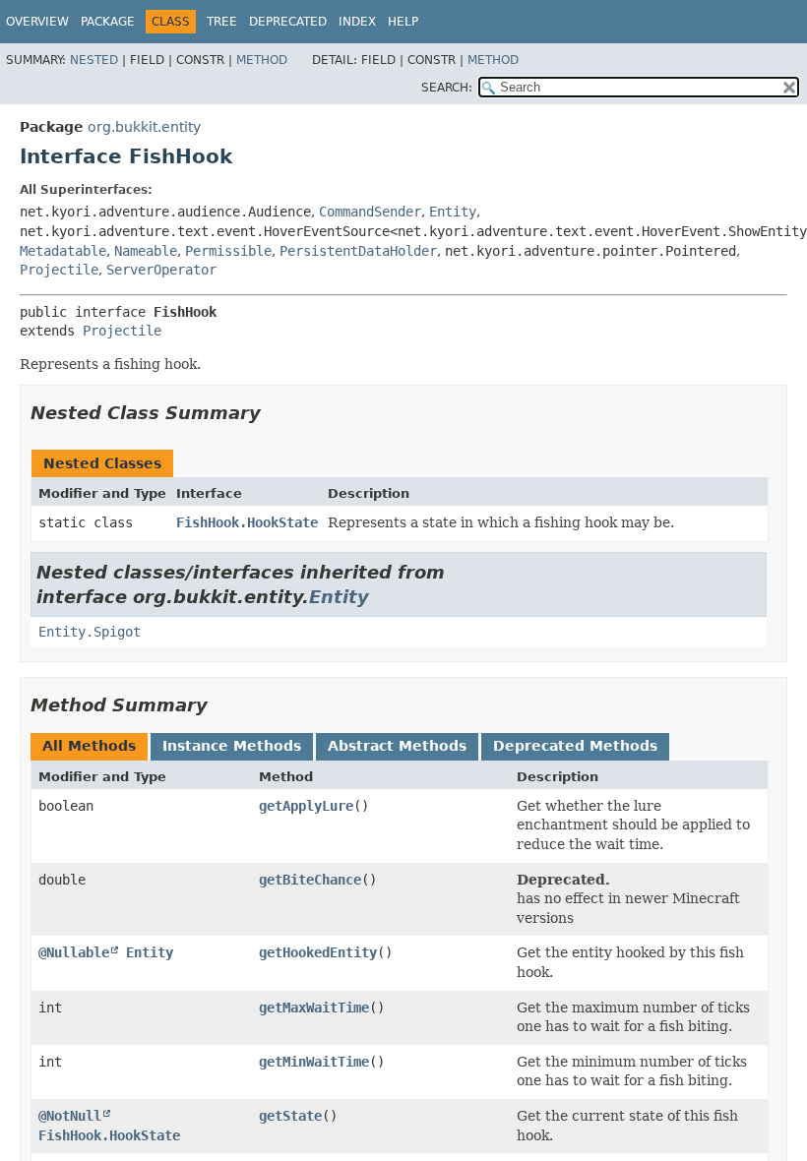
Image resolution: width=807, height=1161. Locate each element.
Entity (452, 211)
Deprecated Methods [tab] (575, 746)
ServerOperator (161, 269)
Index (357, 22)
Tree (222, 22)
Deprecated (288, 22)
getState (290, 1116)
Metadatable (63, 251)
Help (403, 22)
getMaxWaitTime (314, 1007)
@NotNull (69, 1116)
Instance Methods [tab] (231, 746)
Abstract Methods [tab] (397, 746)
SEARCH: (446, 87)
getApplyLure (306, 806)
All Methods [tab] (89, 746)
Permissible (228, 251)
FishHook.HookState (247, 522)
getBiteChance (310, 879)
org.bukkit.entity (144, 127)
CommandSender (370, 211)
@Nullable (73, 952)
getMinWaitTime (314, 1061)
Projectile (59, 269)
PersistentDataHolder (358, 251)
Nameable (145, 251)
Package (108, 22)
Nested (94, 60)
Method (261, 60)
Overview (37, 22)
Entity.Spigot (89, 632)
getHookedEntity (318, 952)
